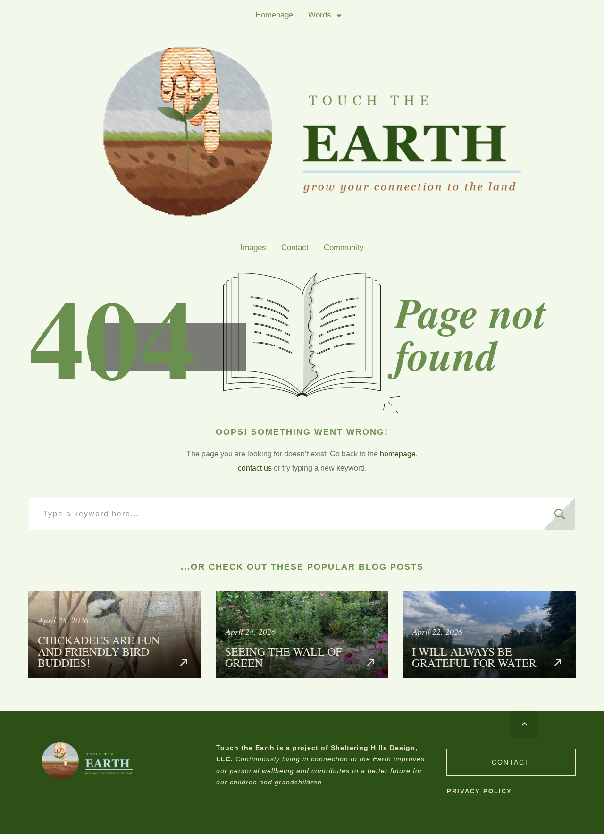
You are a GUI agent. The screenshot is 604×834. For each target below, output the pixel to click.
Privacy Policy (479, 791)
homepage (398, 454)
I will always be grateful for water (489, 634)
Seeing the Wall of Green (302, 634)
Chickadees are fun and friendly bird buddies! (114, 634)
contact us (255, 468)
